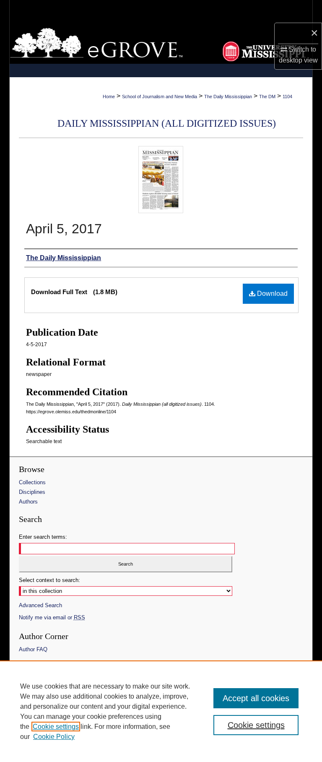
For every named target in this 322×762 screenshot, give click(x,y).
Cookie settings (56, 726)
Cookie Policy (54, 736)
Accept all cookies (256, 698)
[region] (161, 711)
